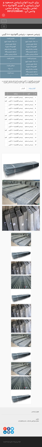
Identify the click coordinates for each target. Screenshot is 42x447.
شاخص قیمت (10, 58)
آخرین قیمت (31, 38)
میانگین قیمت (11, 66)
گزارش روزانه (32, 88)
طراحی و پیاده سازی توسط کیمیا (11, 442)
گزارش (23, 88)
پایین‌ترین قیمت (31, 58)
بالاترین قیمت (10, 38)
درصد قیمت (10, 73)
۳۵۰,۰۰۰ (10, 69)
